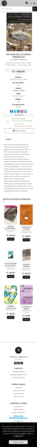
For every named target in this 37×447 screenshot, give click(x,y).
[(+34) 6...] (21, 363)
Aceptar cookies (18, 442)
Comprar (10, 239)
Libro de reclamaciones (18, 413)
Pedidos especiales (18, 410)
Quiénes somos (18, 407)
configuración (18, 436)
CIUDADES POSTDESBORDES (11, 227)
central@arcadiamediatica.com (18, 375)
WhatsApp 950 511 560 (18, 372)
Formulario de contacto (18, 378)
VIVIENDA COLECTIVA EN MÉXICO (11, 307)
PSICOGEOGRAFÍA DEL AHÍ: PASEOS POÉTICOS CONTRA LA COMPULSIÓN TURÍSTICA (11, 265)
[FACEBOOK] (15, 363)
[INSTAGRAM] (18, 363)
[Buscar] (34, 9)
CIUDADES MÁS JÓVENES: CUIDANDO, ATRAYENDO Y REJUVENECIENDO (26, 228)
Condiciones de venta (18, 391)
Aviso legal (18, 388)
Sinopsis (8, 139)
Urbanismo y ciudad (19, 90)
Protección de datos (18, 394)
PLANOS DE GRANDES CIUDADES (26, 265)
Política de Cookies (18, 397)
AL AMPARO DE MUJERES (26, 308)
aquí (23, 433)
